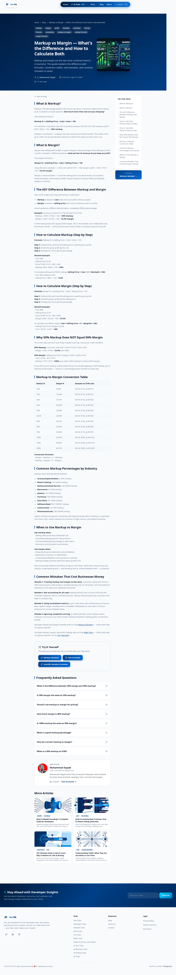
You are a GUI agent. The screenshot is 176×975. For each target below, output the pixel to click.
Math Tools (88, 632)
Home (65, 4)
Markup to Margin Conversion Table (126, 142)
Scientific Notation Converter (56, 664)
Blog (101, 4)
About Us (112, 924)
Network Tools (79, 928)
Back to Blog (42, 96)
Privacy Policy (148, 921)
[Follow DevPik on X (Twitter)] (6, 934)
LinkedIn (55, 782)
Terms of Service (149, 925)
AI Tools (79, 4)
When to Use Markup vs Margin (129, 156)
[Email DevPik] (19, 934)
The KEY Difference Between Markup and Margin (128, 114)
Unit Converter (74, 657)
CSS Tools (77, 935)
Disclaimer (147, 929)
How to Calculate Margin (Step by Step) (128, 129)
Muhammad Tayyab (60, 767)
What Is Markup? (126, 103)
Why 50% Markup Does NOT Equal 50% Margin (128, 136)
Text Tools (77, 920)
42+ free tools (63, 635)
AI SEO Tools (78, 945)
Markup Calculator (85, 624)
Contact (111, 928)
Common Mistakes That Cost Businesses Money (128, 162)
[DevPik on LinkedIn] (12, 934)
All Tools (77, 956)
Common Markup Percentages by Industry (129, 149)
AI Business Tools (80, 949)
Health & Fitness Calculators (85, 942)
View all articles (67, 782)
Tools (92, 4)
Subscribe (166, 895)
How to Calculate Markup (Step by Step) (128, 122)
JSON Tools (78, 931)
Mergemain (69, 770)
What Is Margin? (126, 108)
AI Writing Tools (80, 953)
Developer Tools (80, 924)
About (109, 4)
